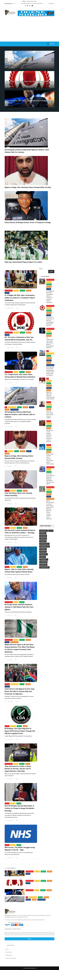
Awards (42, 533)
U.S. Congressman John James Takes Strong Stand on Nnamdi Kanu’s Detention (50, 342)
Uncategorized (14, 409)
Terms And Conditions (11, 958)
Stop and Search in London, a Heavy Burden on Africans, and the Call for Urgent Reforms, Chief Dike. (18, 768)
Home (7, 949)
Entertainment (43, 543)
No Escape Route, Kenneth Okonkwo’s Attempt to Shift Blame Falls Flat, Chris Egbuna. (19, 607)
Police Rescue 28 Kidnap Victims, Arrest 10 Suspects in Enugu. (28, 222)
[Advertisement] (29, 28)
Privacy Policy (9, 952)
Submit (29, 938)
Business (7, 684)
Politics (16, 372)
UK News (7, 292)
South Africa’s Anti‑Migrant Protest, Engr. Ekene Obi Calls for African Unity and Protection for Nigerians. (20, 691)
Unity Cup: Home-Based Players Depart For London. (23, 262)
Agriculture (42, 530)
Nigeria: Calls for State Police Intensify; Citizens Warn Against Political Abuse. (50, 459)
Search (40, 268)
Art (6, 407)
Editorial (10, 451)
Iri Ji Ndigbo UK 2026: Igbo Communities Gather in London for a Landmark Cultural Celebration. (20, 297)
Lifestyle (16, 290)
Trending (28, 290)
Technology (43, 559)
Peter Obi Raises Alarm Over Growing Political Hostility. (49, 414)
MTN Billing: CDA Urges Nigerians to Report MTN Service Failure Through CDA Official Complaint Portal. (20, 731)
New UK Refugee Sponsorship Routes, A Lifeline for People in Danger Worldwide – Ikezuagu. (20, 808)
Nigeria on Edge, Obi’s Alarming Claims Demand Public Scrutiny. (28, 187)
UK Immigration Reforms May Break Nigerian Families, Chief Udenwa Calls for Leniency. (20, 414)
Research (22, 290)
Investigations (8, 290)
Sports (41, 556)
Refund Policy (9, 955)
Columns (42, 538)
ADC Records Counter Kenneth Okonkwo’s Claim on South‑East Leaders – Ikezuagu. (24, 3)
